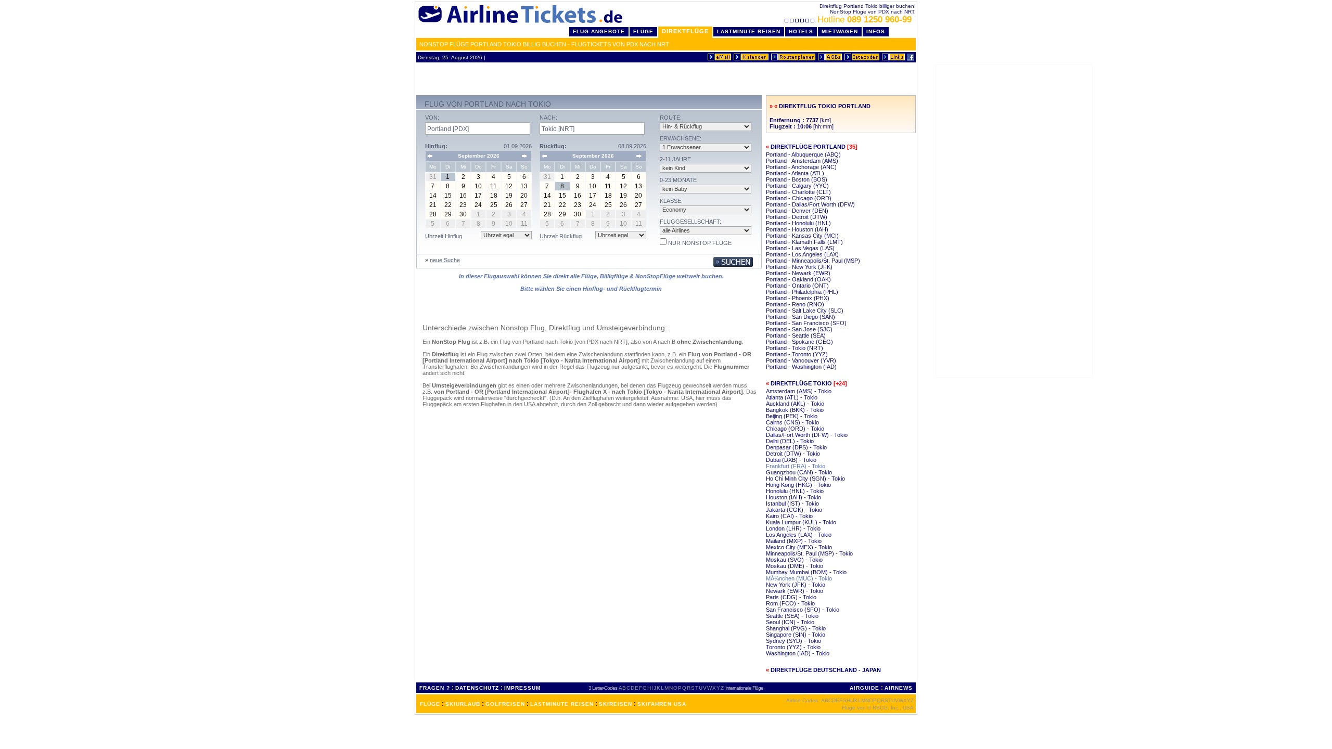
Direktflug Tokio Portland (824, 106)
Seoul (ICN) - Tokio (790, 622)
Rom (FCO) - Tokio (790, 603)
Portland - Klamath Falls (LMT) (804, 242)
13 (524, 186)
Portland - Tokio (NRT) (794, 348)
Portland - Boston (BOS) (796, 179)
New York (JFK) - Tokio (795, 585)
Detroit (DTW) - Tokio (793, 453)
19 (509, 195)
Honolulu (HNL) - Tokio (795, 491)
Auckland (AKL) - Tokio (795, 404)
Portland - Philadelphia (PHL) (802, 292)
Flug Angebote (599, 31)
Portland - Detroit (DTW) (796, 217)
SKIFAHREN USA (661, 704)
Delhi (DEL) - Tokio (790, 441)
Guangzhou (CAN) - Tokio (799, 472)
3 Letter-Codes (602, 688)
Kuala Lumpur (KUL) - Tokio (801, 522)
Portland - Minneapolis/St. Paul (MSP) (813, 260)
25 (493, 205)
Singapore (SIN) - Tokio (795, 634)
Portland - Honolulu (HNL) (798, 223)
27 (524, 205)
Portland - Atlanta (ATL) (795, 173)
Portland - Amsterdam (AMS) (802, 161)
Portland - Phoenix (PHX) (797, 298)
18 (493, 195)
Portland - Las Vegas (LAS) (800, 248)
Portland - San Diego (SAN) (800, 317)
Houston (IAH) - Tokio (793, 497)
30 (463, 214)
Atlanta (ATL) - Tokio (791, 397)
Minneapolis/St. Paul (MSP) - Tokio (809, 553)
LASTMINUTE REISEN (562, 704)
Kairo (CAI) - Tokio (789, 516)
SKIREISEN (615, 704)
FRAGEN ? (434, 688)
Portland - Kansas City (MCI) (802, 236)
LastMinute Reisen (748, 31)
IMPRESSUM (522, 688)
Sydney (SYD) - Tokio (793, 641)
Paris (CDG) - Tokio (791, 597)
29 (448, 214)
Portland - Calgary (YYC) (797, 186)
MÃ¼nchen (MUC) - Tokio (799, 578)
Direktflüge (685, 31)
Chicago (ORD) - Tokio (795, 428)
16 (463, 195)
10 (478, 186)
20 (524, 195)
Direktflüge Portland (808, 147)
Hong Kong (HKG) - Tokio (798, 485)
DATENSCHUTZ (477, 688)
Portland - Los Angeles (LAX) (802, 254)
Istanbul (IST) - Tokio (792, 503)
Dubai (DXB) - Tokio (791, 460)
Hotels (801, 31)
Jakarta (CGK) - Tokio (794, 510)
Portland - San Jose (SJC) (799, 329)
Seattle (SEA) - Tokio (792, 616)
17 (478, 195)
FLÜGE (430, 704)
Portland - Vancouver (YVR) (801, 360)
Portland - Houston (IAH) (797, 229)
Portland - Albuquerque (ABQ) (803, 154)
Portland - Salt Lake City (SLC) (804, 310)
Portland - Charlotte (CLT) (798, 192)
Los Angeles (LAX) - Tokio (798, 535)
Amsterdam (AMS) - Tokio (798, 391)
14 (433, 195)
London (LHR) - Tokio (793, 528)
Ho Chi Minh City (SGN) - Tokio (805, 478)
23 (463, 205)
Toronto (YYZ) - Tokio (793, 647)
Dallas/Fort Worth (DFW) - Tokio (807, 435)
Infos (875, 31)
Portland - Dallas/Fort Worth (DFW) (810, 204)
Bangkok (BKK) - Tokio (795, 410)
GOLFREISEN (505, 704)
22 (448, 205)
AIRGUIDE (864, 688)
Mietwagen (840, 31)
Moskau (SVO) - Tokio (794, 560)
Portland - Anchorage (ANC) (801, 167)
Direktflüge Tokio (801, 383)
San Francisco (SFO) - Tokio (802, 609)
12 (509, 186)
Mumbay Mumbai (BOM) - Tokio (806, 572)
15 (448, 195)
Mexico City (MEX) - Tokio (799, 547)
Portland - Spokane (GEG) (799, 342)
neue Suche (445, 260)
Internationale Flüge (744, 688)
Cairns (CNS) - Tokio (792, 422)
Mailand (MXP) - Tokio (794, 541)
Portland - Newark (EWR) (798, 273)
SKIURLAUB (462, 704)
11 (493, 186)
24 (478, 205)
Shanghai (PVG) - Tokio (796, 628)
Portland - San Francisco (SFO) (806, 323)
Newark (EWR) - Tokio (794, 591)
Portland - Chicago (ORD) (798, 198)
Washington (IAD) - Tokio (797, 653)
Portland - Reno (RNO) (795, 304)
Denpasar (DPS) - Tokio (796, 447)
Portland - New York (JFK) (799, 267)
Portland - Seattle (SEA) (796, 335)
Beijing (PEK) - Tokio (791, 416)
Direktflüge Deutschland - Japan (826, 670)
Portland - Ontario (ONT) (797, 285)
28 (433, 214)
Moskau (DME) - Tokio (794, 566)
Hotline (864, 19)
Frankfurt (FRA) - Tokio (795, 466)
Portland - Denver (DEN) (797, 211)
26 (509, 205)
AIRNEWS (899, 688)
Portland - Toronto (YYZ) (797, 354)
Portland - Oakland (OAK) (798, 279)
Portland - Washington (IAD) (801, 367)
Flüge (643, 31)
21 (433, 205)
